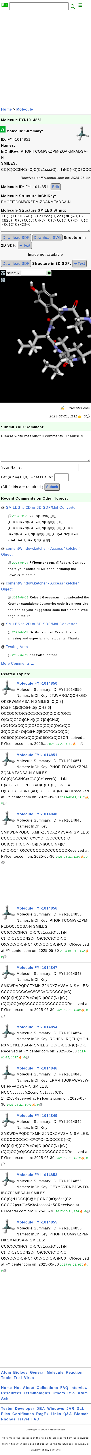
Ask (4, 1398)
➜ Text (24, 245)
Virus (29, 1378)
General (37, 1372)
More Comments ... (17, 663)
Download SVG (47, 238)
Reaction (74, 1372)
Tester (7, 1408)
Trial (18, 1378)
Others (59, 1393)
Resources (11, 1393)
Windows (55, 1408)
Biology (20, 1372)
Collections (47, 1388)
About (28, 1388)
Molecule (24, 109)
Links (56, 1414)
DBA (40, 1408)
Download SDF (16, 238)
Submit (52, 487)
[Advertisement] (45, 58)
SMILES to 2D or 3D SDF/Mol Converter (41, 507)
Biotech (81, 1414)
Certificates (23, 1414)
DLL (80, 1408)
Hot (17, 1388)
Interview (78, 1388)
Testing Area (17, 647)
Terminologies (37, 1393)
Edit (55, 187)
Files (5, 1414)
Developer (24, 1408)
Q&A (67, 1414)
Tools (6, 1378)
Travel (23, 1419)
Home (6, 109)
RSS (71, 1393)
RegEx (42, 1414)
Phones (8, 1419)
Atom (6, 1372)
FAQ (64, 1388)
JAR (70, 1408)
